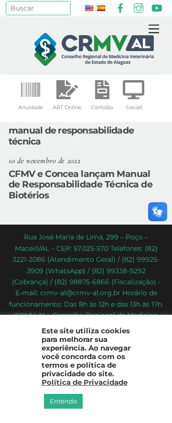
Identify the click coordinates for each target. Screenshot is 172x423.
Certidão (102, 107)
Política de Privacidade (85, 382)
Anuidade (30, 107)
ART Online (67, 107)
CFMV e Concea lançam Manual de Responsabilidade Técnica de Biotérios (80, 184)
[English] (89, 8)
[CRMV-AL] (94, 62)
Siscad (134, 107)
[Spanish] (101, 8)
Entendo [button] (63, 401)
